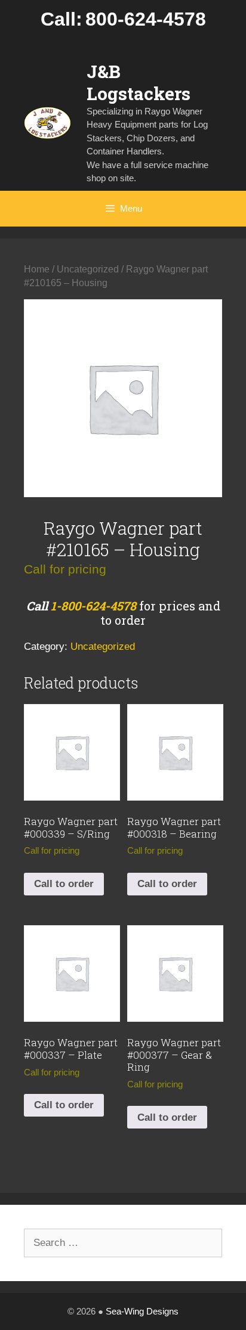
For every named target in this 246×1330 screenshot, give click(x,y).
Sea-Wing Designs (142, 1311)
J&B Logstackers (138, 82)
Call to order (64, 883)
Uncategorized (88, 269)
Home (37, 269)
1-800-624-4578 (93, 605)
